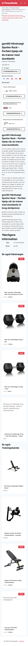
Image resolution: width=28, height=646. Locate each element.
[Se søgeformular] (21, 3)
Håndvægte (4, 61)
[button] (24, 16)
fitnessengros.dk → (11, 71)
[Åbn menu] (24, 3)
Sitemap (21, 641)
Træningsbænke (11, 61)
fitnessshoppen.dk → (14, 96)
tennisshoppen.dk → (14, 113)
